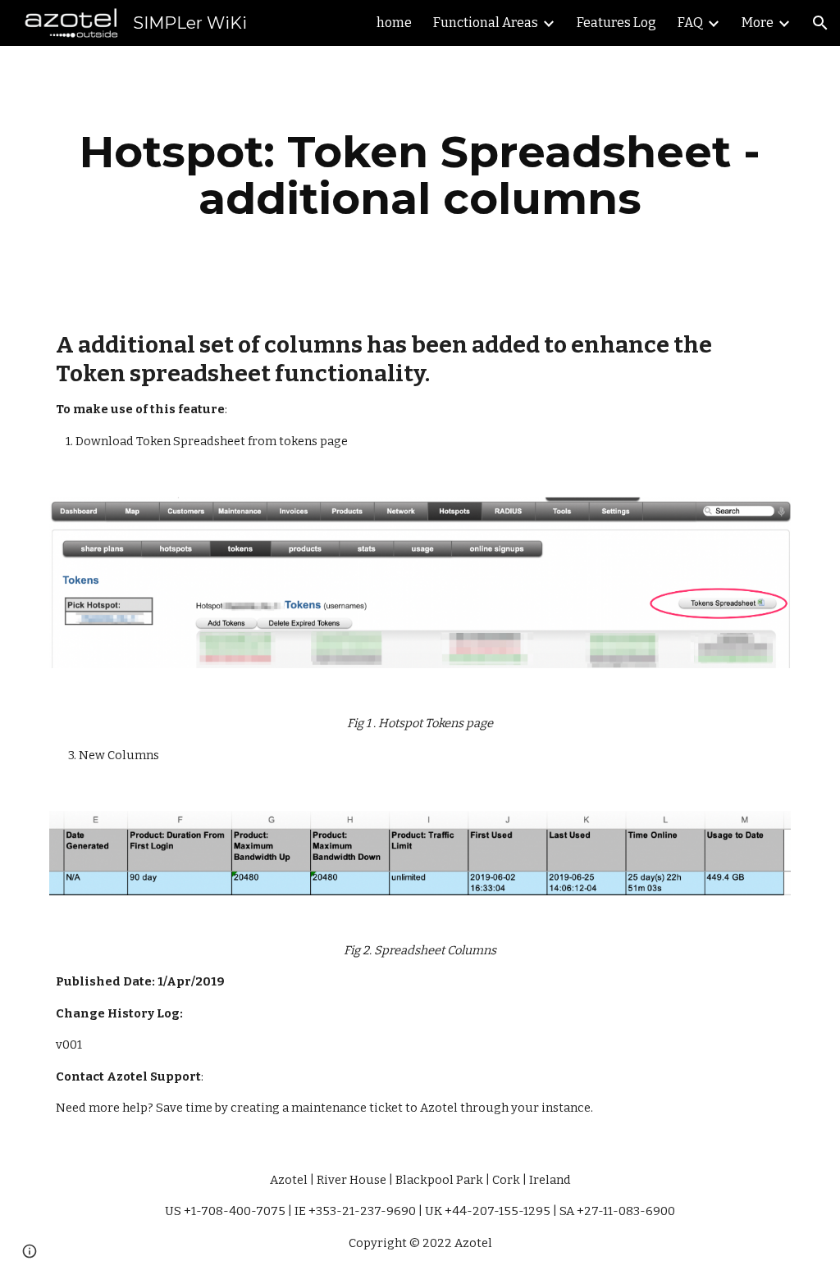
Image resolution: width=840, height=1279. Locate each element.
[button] (820, 23)
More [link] (758, 22)
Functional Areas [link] (485, 22)
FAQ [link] (690, 22)
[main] (420, 175)
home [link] (394, 22)
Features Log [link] (616, 22)
